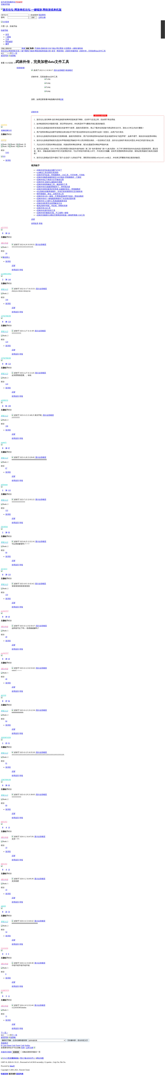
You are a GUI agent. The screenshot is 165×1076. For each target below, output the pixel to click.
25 (6, 743)
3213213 (4, 569)
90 (9, 532)
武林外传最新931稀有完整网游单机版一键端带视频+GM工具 (61, 215)
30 (6, 448)
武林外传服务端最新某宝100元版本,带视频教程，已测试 (59, 177)
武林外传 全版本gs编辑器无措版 (49, 182)
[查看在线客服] (163, 29)
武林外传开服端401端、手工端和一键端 (52, 213)
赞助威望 (9, 42)
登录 (23, 1048)
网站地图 (40, 1058)
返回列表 (4, 56)
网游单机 (60, 51)
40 (9, 617)
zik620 (3, 906)
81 (6, 406)
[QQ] (3, 1058)
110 (9, 574)
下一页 (14, 53)
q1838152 (4, 400)
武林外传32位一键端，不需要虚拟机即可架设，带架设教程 (60, 196)
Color (5, 1045)
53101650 (4, 948)
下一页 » (4, 1033)
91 (9, 743)
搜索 (23, 48)
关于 (7, 44)
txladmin (4, 125)
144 (9, 279)
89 (9, 785)
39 (6, 574)
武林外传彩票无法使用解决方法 (49, 203)
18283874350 (6, 737)
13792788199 (6, 316)
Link (13, 1045)
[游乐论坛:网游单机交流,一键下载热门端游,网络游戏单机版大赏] (31, 9)
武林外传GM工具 (44, 208)
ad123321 (4, 227)
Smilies (27, 1045)
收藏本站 (11, 2)
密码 (2, 17)
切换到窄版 (5, 4)
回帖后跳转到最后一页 (31, 1052)
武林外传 (44, 48)
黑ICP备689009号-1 (27, 1058)
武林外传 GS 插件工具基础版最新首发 (52, 201)
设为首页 (4, 2)
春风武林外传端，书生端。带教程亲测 (52, 206)
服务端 (80, 48)
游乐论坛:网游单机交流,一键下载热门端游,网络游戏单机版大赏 (26, 51)
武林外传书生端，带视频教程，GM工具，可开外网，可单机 (61, 175)
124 (9, 322)
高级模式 (4, 1043)
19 (6, 617)
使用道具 (34, 223)
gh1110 (3, 695)
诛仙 (54, 48)
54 (9, 912)
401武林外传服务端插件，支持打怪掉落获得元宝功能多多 (60, 191)
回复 (62, 99)
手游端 (37, 48)
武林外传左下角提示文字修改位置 (50, 180)
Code (22, 1045)
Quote (18, 1045)
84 (9, 701)
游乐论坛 (15, 1058)
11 (9, 996)
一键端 (8, 37)
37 (6, 701)
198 (9, 406)
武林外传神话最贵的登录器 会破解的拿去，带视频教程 (58, 189)
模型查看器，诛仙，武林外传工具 (50, 194)
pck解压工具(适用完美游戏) (47, 172)
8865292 (4, 822)
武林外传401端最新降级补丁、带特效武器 (53, 187)
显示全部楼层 (59, 70)
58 (6, 279)
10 (6, 233)
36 (6, 490)
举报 (40, 223)
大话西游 (67, 48)
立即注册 (42, 17)
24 (9, 233)
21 (6, 912)
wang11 (4, 442)
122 (9, 490)
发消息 (8, 160)
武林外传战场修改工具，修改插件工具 (52, 184)
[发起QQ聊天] (3, 156)
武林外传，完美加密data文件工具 (92, 51)
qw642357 (5, 611)
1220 (6, 130)
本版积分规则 (6, 1052)
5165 (10, 130)
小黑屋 (8, 1058)
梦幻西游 (59, 48)
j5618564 (4, 527)
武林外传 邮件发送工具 (46, 210)
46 (6, 322)
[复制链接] (20, 68)
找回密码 (42, 15)
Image (9, 1045)
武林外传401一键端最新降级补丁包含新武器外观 (56, 198)
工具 (7, 39)
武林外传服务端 (71, 51)
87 (9, 448)
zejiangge (4, 485)
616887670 (5, 990)
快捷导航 (4, 30)
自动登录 (34, 15)
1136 (2, 130)
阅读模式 (69, 70)
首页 (7, 35)
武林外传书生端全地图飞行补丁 (49, 170)
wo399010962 (6, 274)
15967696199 (6, 780)
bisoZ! (12, 1066)
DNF (50, 48)
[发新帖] (12, 56)
